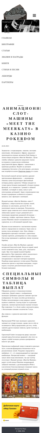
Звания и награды (12, 56)
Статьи (6, 50)
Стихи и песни (10, 69)
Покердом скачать (24, 171)
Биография (8, 44)
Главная (7, 37)
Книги (5, 63)
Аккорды (7, 75)
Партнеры (7, 82)
